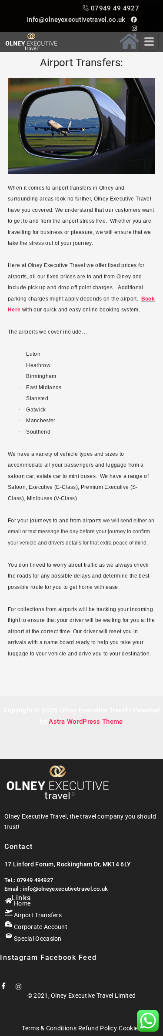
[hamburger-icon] (149, 42)
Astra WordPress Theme (86, 721)
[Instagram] (18, 982)
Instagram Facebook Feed (48, 957)
